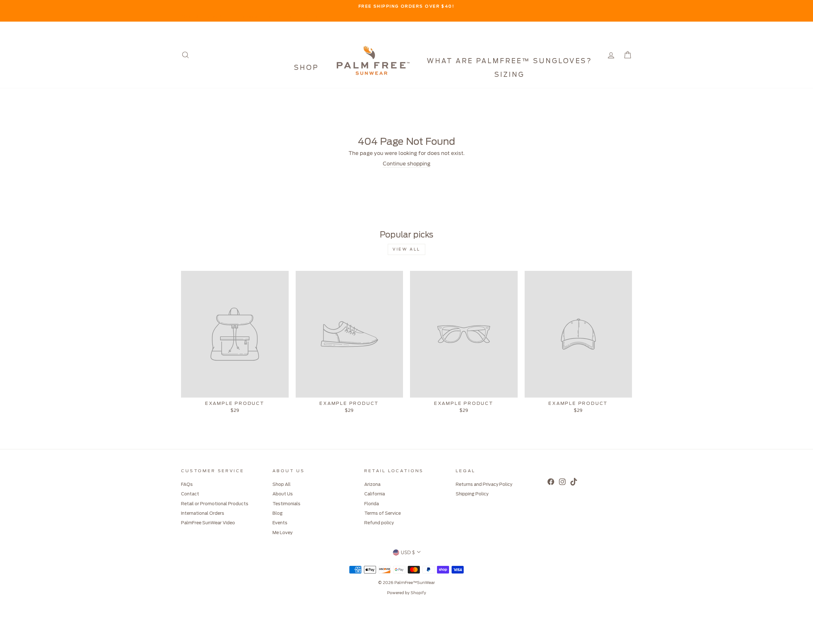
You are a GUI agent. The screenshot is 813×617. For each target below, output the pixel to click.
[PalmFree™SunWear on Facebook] (551, 482)
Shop (306, 68)
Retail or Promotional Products (214, 504)
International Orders (202, 513)
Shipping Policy (472, 494)
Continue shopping (406, 163)
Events (290, 17)
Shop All (190, 17)
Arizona (372, 484)
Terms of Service (382, 513)
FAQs (187, 484)
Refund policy (379, 523)
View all (406, 249)
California (374, 494)
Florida (371, 504)
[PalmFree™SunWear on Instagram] (562, 482)
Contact (190, 494)
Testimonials (246, 17)
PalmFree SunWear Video (208, 523)
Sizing (509, 75)
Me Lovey (314, 17)
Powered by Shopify (406, 593)
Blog (271, 17)
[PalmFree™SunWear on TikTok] (573, 482)
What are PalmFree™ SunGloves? (509, 61)
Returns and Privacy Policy (484, 484)
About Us (215, 17)
